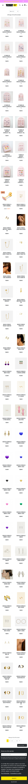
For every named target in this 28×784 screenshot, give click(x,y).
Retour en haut (22, 745)
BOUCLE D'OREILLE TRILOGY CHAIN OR (7, 325)
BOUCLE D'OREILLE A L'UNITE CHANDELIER (21, 205)
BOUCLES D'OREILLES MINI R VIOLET (7, 372)
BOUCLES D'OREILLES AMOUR (21, 536)
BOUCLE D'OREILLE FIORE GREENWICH (7, 276)
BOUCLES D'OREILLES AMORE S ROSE (7, 512)
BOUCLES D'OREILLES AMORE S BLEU (21, 465)
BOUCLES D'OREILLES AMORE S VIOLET (7, 536)
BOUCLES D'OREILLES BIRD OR (7, 653)
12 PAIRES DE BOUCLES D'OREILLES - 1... (7, 32)
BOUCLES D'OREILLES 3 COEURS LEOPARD (21, 372)
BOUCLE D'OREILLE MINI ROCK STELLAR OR (21, 301)
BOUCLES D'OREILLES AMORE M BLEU (21, 442)
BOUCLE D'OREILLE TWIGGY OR (21, 325)
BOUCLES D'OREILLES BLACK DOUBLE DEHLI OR (7, 677)
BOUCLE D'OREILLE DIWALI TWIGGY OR (21, 253)
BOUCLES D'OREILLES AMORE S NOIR (7, 489)
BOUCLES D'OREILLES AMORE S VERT (21, 512)
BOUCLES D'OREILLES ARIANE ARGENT (21, 559)
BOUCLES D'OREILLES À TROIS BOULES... (7, 419)
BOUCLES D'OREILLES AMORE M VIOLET (7, 465)
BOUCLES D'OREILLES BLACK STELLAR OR (7, 726)
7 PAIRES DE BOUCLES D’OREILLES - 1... (7, 156)
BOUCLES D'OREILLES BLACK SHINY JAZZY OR (21, 702)
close (23, 1)
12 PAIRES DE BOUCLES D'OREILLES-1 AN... (7, 131)
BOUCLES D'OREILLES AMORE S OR (21, 489)
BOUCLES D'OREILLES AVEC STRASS (21, 606)
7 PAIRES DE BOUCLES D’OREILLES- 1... (21, 156)
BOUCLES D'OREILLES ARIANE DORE (7, 583)
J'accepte (14, 778)
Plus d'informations (5, 773)
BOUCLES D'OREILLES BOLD (21, 726)
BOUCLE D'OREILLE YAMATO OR (7, 348)
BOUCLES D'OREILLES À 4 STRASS (21, 395)
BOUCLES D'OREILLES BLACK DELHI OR (21, 653)
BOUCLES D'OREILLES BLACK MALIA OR (21, 677)
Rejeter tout (14, 782)
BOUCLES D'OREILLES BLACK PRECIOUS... (7, 701)
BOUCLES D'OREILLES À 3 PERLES (7, 395)
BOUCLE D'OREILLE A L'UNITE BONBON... (7, 205)
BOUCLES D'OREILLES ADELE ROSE (21, 419)
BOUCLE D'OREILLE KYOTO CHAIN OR (21, 276)
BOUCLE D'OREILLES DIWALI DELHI (21, 348)
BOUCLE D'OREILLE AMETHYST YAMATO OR (7, 229)
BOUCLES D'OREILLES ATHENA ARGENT (21, 583)
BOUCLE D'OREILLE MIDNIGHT (7, 300)
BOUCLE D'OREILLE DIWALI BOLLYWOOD (21, 228)
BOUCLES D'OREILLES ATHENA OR (7, 606)
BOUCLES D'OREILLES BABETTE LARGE (21, 630)
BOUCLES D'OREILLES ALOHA (7, 442)
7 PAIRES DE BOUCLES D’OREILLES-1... (7, 181)
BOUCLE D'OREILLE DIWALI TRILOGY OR (7, 253)
